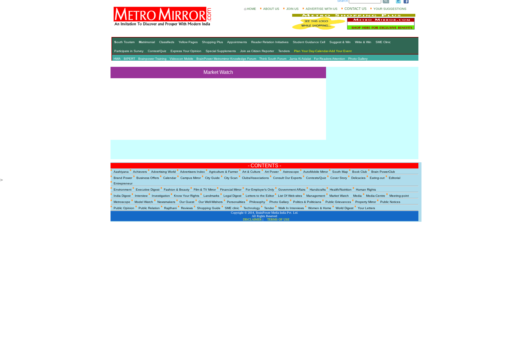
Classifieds (166, 42)
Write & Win (363, 42)
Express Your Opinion (186, 51)
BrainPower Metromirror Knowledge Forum (226, 58)
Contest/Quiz (157, 51)
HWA (117, 58)
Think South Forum (272, 58)
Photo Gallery (358, 58)
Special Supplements (221, 51)
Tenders (284, 51)
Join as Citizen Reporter (257, 51)
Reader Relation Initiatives (269, 42)
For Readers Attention (329, 58)
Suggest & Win (340, 42)
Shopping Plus (212, 42)
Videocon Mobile (181, 58)
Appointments (237, 42)
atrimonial (147, 42)
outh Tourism (124, 42)
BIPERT (129, 58)
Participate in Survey (128, 51)
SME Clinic (383, 42)
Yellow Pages (188, 42)
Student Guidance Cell (309, 42)
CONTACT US (355, 8)
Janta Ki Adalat (300, 58)
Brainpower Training (152, 58)
